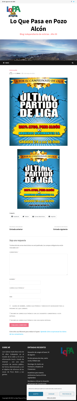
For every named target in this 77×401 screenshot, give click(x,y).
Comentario (14, 252)
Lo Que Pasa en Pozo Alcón (38, 25)
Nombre (12, 279)
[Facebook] (72, 1)
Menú (7, 63)
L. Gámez (17, 73)
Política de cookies (51, 397)
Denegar (51, 394)
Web (10, 297)
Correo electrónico (17, 288)
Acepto (35, 394)
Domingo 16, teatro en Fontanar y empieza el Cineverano (35, 366)
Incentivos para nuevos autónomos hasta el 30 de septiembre (37, 375)
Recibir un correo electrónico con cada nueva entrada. (31, 320)
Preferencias (66, 394)
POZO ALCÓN (13, 70)
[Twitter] (74, 1)
